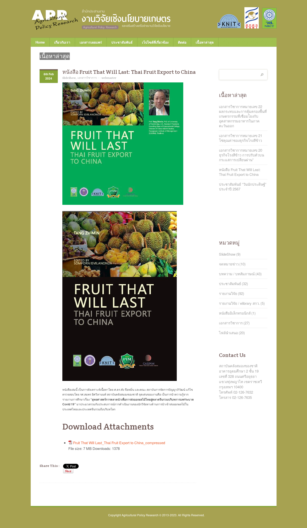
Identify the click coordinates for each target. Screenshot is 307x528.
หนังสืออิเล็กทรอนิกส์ (235, 313)
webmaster (108, 78)
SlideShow (227, 254)
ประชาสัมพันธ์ (122, 42)
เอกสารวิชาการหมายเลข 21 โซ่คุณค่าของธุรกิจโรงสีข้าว (240, 138)
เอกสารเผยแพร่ (88, 42)
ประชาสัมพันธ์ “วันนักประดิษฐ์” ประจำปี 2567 (242, 186)
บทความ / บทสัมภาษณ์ (237, 273)
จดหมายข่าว (229, 264)
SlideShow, (69, 78)
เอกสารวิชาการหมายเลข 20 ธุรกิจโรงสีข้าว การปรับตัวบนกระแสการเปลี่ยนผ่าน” (241, 155)
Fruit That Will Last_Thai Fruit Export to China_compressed (119, 442)
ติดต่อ (182, 42)
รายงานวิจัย (228, 293)
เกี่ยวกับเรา (59, 42)
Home (40, 42)
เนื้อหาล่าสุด (205, 42)
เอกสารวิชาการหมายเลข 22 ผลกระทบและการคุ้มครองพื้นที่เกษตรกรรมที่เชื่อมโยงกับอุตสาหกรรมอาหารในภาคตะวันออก (243, 116)
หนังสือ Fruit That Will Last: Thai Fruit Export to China (239, 172)
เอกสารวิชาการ (87, 78)
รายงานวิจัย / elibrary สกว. (239, 303)
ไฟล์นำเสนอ (228, 332)
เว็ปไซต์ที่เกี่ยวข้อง (153, 42)
